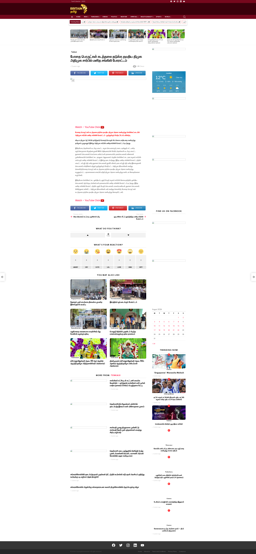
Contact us (182, 551)
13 (169, 326)
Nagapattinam (76, 298)
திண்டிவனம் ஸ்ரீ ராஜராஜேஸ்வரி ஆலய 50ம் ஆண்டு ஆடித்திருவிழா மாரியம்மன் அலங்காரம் (175, 41)
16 (183, 326)
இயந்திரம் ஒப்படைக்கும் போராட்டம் (97, 39)
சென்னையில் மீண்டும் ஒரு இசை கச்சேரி (169, 424)
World (167, 16)
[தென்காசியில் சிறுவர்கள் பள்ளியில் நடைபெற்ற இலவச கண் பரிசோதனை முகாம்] (88, 413)
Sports (158, 16)
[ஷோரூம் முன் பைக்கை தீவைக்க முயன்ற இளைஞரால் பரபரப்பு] (79, 33)
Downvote (128, 235)
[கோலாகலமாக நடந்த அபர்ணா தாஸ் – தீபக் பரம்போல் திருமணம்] (169, 517)
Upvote (87, 235)
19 (164, 330)
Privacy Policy (172, 551)
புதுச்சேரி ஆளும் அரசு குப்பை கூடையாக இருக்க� (163, 22)
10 (154, 326)
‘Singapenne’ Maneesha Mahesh (169, 373)
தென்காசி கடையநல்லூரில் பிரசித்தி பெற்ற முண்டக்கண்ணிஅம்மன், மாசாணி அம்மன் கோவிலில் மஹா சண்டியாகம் (127, 453)
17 (154, 330)
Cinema (105, 16)
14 (173, 326)
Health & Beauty (146, 16)
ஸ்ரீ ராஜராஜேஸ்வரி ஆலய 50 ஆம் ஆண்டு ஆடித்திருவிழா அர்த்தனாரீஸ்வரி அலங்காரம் (155, 41)
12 (164, 326)
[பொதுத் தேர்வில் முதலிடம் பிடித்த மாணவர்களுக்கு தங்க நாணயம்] (137, 33)
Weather (124, 16)
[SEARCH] (184, 17)
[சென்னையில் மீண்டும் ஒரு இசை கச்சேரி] (169, 412)
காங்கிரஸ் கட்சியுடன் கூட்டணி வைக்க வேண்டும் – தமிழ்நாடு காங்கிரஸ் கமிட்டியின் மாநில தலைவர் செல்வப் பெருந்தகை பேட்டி (127, 383)
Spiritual (133, 16)
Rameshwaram (76, 328)
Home (78, 16)
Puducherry (168, 472)
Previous (71, 37)
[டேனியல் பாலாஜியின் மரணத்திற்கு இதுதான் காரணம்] (169, 490)
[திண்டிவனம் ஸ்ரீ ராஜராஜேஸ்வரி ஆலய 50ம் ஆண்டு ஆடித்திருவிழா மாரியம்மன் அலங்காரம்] (176, 33)
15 (178, 326)
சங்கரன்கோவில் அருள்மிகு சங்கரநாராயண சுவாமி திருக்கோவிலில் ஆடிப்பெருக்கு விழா (104, 487)
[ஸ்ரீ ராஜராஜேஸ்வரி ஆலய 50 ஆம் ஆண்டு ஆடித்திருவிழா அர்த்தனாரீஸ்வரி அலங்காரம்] (156, 33)
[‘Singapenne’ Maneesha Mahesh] (169, 361)
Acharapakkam (169, 394)
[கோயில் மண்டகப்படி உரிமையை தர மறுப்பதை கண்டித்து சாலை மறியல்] (169, 437)
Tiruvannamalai (116, 298)
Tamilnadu (95, 16)
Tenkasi (116, 375)
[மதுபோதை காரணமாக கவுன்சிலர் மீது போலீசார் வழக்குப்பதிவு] (118, 33)
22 (178, 330)
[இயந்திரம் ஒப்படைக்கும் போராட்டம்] (99, 33)
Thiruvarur (169, 445)
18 (159, 330)
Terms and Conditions (159, 551)
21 (173, 330)
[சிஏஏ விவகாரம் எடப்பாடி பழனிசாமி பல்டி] (2, 277)
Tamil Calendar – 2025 (78, 1)
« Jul (153, 343)
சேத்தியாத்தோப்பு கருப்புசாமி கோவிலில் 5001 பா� (101, 22)
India (86, 16)
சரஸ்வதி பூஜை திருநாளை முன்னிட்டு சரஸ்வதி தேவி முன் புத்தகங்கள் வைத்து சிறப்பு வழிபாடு (126, 429)
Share (73, 80)
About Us (147, 551)
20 (169, 330)
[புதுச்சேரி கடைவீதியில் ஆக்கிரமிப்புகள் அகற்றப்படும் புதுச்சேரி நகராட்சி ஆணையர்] (169, 464)
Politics (114, 16)
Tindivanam (114, 328)
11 (159, 326)
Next (185, 37)
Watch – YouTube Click (88, 127)
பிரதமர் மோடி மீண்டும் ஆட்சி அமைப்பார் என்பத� (132, 22)
